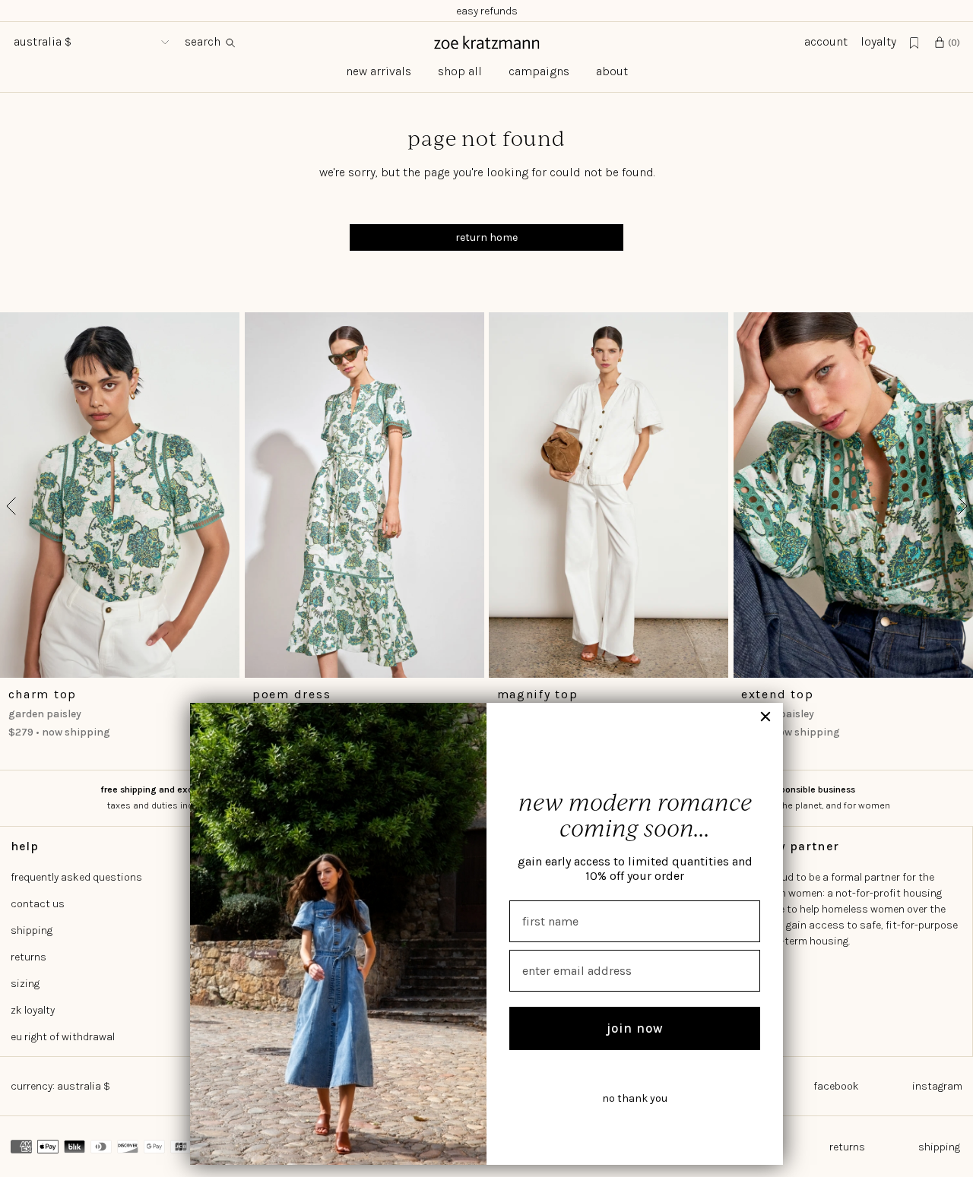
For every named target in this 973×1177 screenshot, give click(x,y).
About (612, 71)
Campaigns (539, 71)
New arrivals (378, 71)
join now (635, 1028)
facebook (836, 1086)
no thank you (634, 1098)
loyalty (878, 42)
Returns (847, 1147)
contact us (38, 903)
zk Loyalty (33, 1010)
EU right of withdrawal (63, 1036)
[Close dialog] (765, 716)
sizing (25, 983)
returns (28, 957)
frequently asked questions (76, 877)
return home (486, 237)
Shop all (460, 71)
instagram (937, 1086)
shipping (31, 930)
